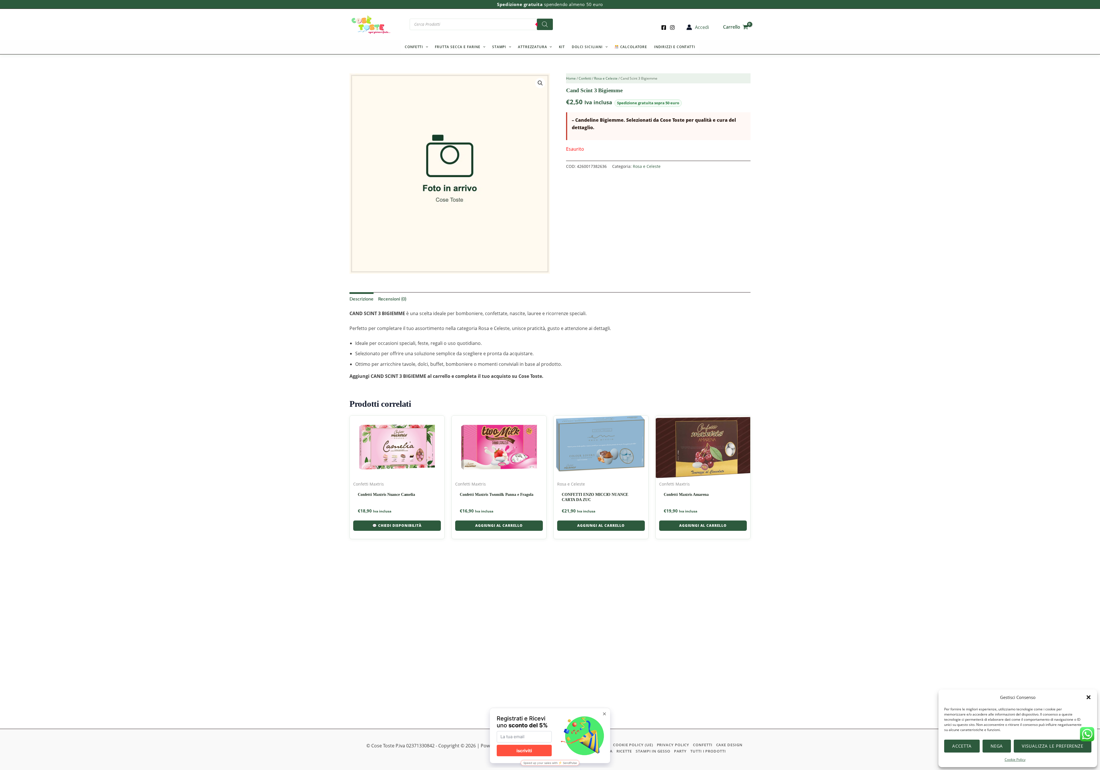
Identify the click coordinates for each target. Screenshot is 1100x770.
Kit (562, 46)
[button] (1088, 697)
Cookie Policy (1015, 759)
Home (571, 78)
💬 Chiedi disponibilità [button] (396, 525)
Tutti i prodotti (708, 751)
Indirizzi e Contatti (674, 46)
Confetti (414, 46)
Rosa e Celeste (606, 78)
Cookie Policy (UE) (633, 744)
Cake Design (729, 744)
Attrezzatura (532, 46)
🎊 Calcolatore (630, 46)
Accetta (961, 746)
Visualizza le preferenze (1052, 746)
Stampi (499, 46)
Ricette (624, 751)
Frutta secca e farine (457, 46)
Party (680, 751)
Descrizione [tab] (361, 299)
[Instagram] (672, 27)
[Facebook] (663, 27)
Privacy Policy (673, 744)
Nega (997, 746)
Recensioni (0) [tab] (392, 299)
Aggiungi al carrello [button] (499, 525)
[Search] (545, 24)
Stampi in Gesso (653, 751)
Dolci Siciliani (587, 46)
